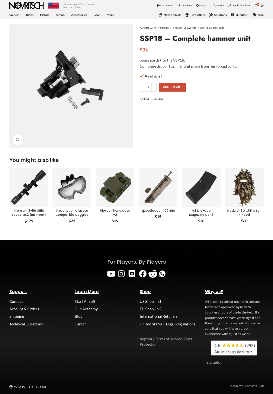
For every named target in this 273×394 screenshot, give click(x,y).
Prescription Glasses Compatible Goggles (71, 213)
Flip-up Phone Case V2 (115, 213)
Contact (16, 301)
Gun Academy (86, 308)
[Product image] (28, 187)
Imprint (146, 338)
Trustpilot (213, 362)
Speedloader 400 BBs (158, 211)
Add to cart (172, 87)
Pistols (164, 27)
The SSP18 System (185, 27)
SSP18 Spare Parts (212, 27)
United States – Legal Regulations (167, 324)
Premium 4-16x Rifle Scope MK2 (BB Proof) (29, 213)
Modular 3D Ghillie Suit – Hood (244, 213)
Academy (186, 5)
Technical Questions (26, 324)
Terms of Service (168, 338)
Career (80, 324)
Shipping (16, 316)
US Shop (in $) (151, 301)
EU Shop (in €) (151, 308)
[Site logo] (26, 5)
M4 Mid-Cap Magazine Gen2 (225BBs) (201, 215)
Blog (78, 316)
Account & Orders (24, 308)
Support (203, 5)
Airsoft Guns (148, 27)
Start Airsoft (167, 5)
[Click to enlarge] (18, 139)
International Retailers (159, 316)
